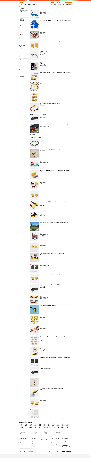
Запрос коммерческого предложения (45, 440)
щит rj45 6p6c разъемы (23, 431)
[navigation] (24, 213)
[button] (50, 2)
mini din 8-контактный (33, 137)
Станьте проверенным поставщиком (66, 442)
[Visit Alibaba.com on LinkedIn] (63, 446)
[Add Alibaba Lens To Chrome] (31, 451)
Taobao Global (48, 454)
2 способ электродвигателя (48, 431)
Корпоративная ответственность (24, 441)
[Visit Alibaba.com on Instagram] (66, 446)
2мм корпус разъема (39, 137)
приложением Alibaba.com (57, 451)
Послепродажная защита (33, 443)
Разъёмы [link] (50, 6)
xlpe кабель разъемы (23, 432)
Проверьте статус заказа (65, 441)
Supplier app (47, 451)
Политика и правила (33, 446)
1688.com (38, 454)
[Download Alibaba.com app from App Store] (63, 451)
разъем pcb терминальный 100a (36, 431)
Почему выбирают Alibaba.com (23, 438)
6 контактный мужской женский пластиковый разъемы (62, 431)
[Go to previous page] (61, 419)
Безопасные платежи (33, 438)
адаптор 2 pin (34, 433)
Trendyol (53, 454)
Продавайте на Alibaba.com (65, 438)
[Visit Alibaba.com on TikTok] (69, 446)
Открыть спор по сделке (54, 441)
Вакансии (21, 442)
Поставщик (44, 13)
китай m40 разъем (34, 432)
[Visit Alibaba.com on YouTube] (67, 446)
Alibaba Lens (24, 451)
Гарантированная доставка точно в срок (35, 441)
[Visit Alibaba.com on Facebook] (62, 446)
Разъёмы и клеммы (45, 6)
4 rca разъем (46, 432)
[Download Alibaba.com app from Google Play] (68, 451)
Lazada (45, 454)
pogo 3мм (43, 137)
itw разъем (45, 433)
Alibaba (30, 6)
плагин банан (58, 432)
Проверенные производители (44, 439)
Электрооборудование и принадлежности (37, 6)
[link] (90, 451)
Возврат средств (53, 442)
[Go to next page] (70, 419)
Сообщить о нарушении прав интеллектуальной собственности (55, 444)
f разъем (21, 433)
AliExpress (35, 454)
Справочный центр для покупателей (55, 438)
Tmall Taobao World (42, 454)
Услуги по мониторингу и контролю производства (35, 445)
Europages (56, 454)
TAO (51, 454)
